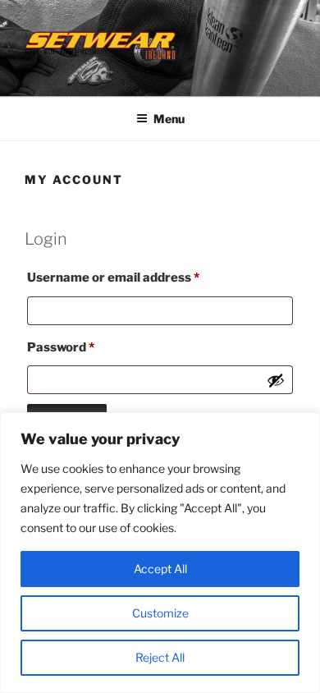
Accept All (160, 569)
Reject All (160, 657)
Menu (169, 119)
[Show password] (276, 380)
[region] (160, 552)
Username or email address (140, 277)
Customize (160, 613)
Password (88, 347)
